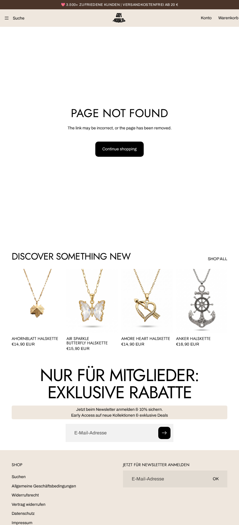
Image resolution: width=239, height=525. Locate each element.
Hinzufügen (113, 324)
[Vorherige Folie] (18, 301)
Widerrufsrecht (25, 495)
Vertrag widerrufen (28, 504)
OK (216, 479)
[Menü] (6, 18)
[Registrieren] (164, 433)
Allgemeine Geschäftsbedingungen (44, 486)
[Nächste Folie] (56, 301)
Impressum (22, 523)
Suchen (19, 477)
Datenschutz (23, 514)
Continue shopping (119, 149)
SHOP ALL (217, 259)
